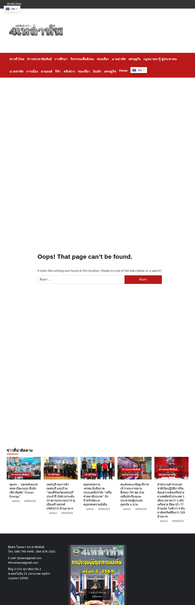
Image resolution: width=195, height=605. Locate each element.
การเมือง (32, 71)
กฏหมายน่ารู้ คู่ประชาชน (160, 59)
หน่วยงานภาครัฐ (130, 474)
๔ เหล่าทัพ (119, 59)
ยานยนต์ (46, 71)
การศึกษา (61, 59)
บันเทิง (97, 71)
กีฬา (58, 71)
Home (123, 70)
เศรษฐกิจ (135, 59)
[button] (186, 65)
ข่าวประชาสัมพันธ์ (39, 59)
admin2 (16, 501)
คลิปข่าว (69, 71)
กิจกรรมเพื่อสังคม (82, 59)
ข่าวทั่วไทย (17, 59)
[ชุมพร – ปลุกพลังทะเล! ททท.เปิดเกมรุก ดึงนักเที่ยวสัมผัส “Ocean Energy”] (24, 468)
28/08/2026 (30, 501)
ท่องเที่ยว (103, 59)
